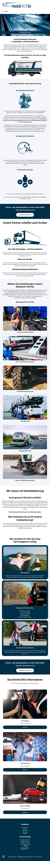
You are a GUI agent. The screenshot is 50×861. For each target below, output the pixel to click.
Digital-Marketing (25, 841)
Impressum (25, 832)
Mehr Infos (25, 727)
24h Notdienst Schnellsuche (25, 32)
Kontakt (25, 834)
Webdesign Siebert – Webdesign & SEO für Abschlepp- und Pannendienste (25, 857)
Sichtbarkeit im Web (25, 843)
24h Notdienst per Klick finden (25, 215)
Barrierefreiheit (25, 827)
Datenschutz (25, 831)
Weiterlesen (25, 812)
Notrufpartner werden (25, 840)
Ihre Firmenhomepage (25, 844)
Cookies (25, 829)
